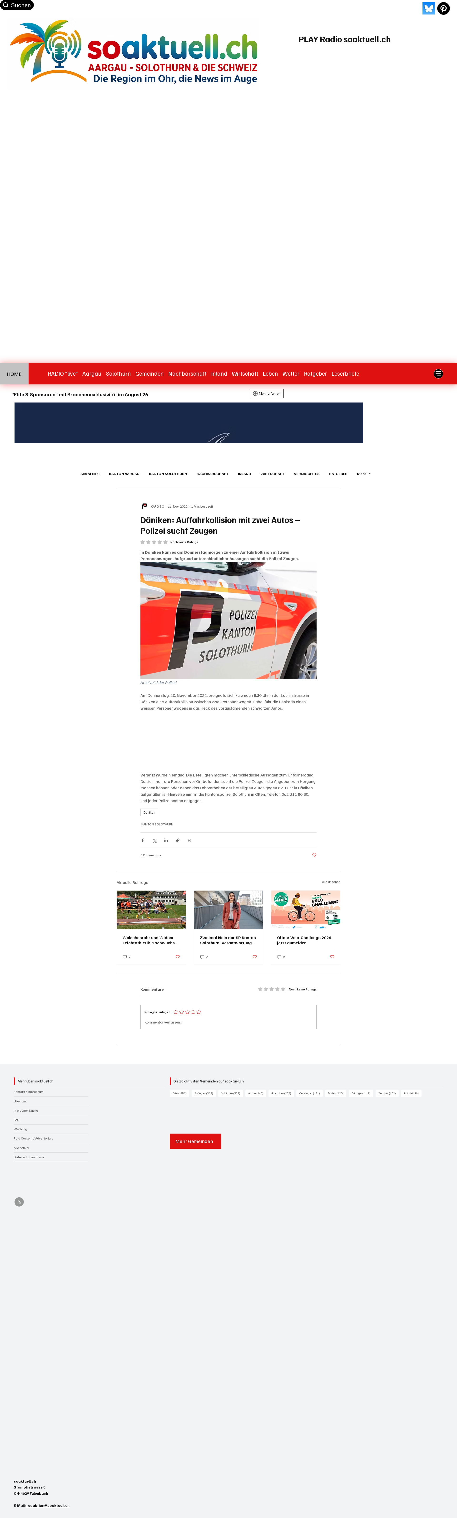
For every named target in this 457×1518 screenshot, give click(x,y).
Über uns (20, 1101)
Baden (337, 1093)
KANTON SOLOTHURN (168, 473)
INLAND (244, 473)
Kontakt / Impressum (29, 1092)
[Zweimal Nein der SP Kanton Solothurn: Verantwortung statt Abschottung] (228, 910)
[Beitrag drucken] (189, 840)
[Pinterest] (443, 8)
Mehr (361, 473)
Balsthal (388, 1093)
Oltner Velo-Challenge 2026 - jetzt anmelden (305, 940)
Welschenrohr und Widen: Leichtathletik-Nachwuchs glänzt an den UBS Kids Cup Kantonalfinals (150, 940)
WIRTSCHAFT (272, 473)
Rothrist (413, 1093)
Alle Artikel (89, 473)
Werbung (20, 1129)
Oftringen (362, 1093)
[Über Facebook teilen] (142, 840)
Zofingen (205, 1093)
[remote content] (228, 741)
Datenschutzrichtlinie (29, 1157)
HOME (14, 373)
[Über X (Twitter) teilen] (154, 840)
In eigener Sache (26, 1110)
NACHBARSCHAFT (212, 473)
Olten (181, 1093)
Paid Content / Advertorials (33, 1138)
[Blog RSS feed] (19, 1202)
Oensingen (311, 1093)
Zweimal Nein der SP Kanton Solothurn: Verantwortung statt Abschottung (228, 940)
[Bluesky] (428, 8)
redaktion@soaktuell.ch (48, 1505)
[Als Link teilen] (177, 840)
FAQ (17, 1120)
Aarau (257, 1093)
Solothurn (232, 1093)
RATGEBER (338, 473)
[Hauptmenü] (438, 373)
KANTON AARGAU (124, 473)
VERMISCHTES (307, 473)
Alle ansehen (331, 882)
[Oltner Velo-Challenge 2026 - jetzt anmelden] (305, 910)
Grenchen (282, 1093)
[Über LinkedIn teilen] (166, 840)
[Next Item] (431, 423)
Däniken (149, 812)
